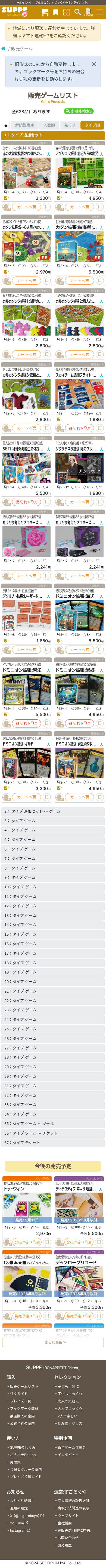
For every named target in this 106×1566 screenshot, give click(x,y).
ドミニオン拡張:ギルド (18, 744)
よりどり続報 (20, 1501)
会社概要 (65, 1523)
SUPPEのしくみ (23, 1447)
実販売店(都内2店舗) (75, 1530)
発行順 (70, 125)
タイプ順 (92, 125)
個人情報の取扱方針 (73, 1501)
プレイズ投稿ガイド (26, 1477)
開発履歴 (65, 1545)
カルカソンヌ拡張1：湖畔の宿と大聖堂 (28, 301)
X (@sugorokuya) (25, 1516)
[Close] (94, 64)
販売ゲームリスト (24, 1386)
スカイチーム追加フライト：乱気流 (78, 375)
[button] (78, 111)
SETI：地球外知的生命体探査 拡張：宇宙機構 (32, 449)
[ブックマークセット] (56, 12)
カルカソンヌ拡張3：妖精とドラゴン (26, 375)
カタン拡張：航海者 (73, 227)
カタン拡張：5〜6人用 (18, 227)
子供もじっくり (70, 1394)
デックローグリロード (76, 1262)
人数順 (49, 125)
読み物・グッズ (70, 1423)
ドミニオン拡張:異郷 (75, 670)
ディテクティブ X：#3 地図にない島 (80, 1189)
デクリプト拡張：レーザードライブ (25, 596)
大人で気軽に (68, 1401)
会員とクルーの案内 (26, 1469)
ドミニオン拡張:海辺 (75, 596)
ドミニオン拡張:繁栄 (22, 670)
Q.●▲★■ (15, 1262)
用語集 (15, 1462)
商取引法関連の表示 (73, 1508)
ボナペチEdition (23, 1455)
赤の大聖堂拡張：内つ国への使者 (24, 153)
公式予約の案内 (22, 1423)
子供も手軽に (68, 1386)
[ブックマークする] (47, 207)
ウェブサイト (68, 1516)
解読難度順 (24, 125)
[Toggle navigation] (99, 12)
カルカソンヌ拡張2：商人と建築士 (78, 301)
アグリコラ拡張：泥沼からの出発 (77, 153)
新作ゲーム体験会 (72, 1447)
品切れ (74, 428)
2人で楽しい (67, 1416)
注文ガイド (19, 1394)
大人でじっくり (70, 1409)
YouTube (17, 1523)
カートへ (24, 207)
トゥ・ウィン (14, 1189)
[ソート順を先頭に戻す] (5, 125)
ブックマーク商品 (24, 1409)
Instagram (18, 1530)
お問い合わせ (68, 1538)
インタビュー (68, 1455)
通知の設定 (19, 1508)
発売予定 (22, 1242)
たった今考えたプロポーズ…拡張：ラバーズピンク (36, 522)
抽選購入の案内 (22, 1416)
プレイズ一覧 (20, 1401)
